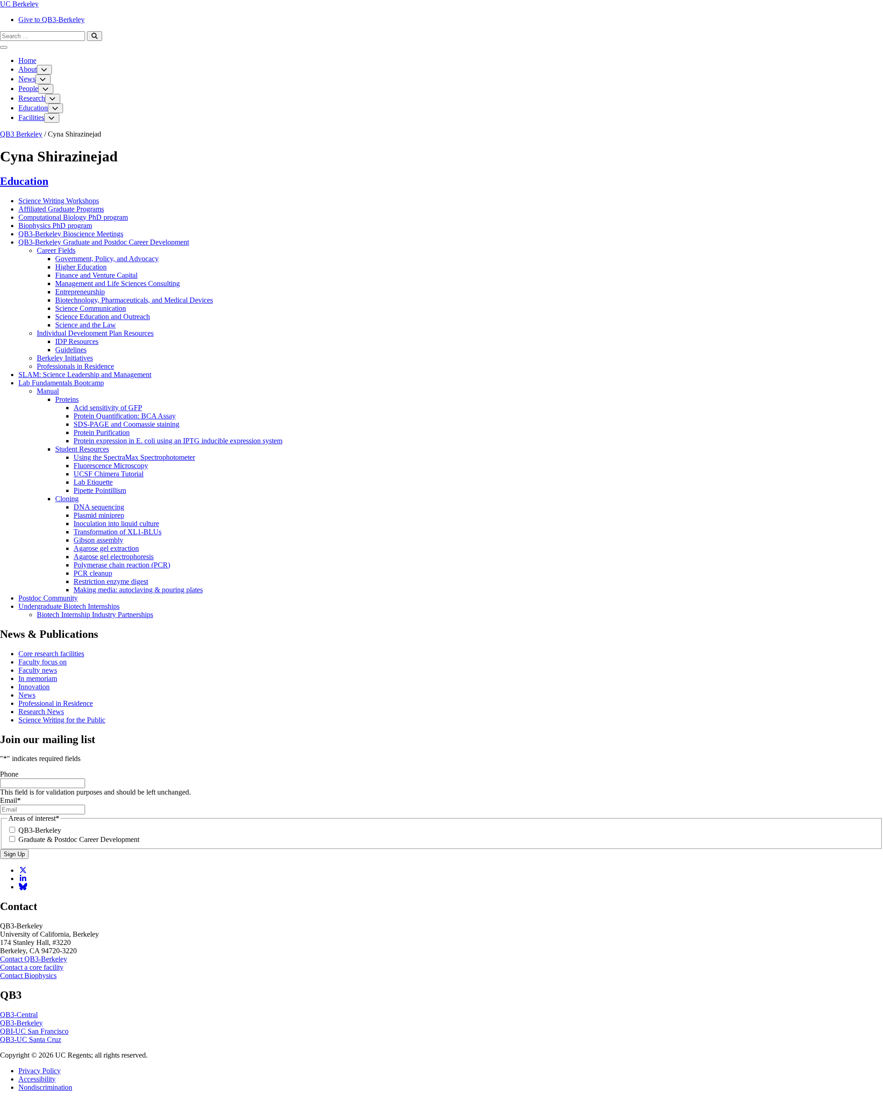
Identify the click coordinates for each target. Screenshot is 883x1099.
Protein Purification (102, 432)
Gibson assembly (98, 540)
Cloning (67, 499)
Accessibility (37, 1079)
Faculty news (37, 670)
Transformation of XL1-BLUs (117, 532)
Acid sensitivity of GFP (108, 408)
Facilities (31, 117)
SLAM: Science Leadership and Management (84, 374)
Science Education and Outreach (102, 317)
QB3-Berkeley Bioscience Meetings (70, 234)
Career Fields (56, 250)
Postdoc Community (48, 598)
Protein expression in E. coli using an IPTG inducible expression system (178, 441)
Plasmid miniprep (99, 515)
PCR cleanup (93, 573)
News (26, 79)
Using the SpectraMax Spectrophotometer (134, 457)
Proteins (67, 399)
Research (31, 98)
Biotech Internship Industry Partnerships (95, 614)
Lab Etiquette (93, 482)
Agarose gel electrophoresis (114, 557)
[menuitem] (450, 20)
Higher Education (81, 267)
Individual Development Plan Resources (95, 333)
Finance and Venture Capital (96, 275)
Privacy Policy (39, 1071)
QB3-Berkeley (39, 830)
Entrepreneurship (80, 292)
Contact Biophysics (28, 975)
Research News (41, 711)
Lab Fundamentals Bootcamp (61, 383)
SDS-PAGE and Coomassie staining (126, 424)
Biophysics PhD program (55, 225)
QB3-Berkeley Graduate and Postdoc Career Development (103, 242)
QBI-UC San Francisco (34, 1031)
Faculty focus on (42, 662)
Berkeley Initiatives (65, 358)
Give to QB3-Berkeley (51, 19)
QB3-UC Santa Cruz (30, 1039)
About (27, 69)
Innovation (34, 687)
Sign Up (14, 854)
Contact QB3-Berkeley (33, 959)
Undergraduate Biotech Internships (69, 606)
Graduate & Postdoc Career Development (78, 839)
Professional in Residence (55, 703)
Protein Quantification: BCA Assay (125, 416)
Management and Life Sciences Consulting (117, 283)
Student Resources (82, 449)
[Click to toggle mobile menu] (3, 47)
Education (33, 108)
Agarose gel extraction (106, 548)
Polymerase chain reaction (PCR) (122, 565)
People (28, 88)
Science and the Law (85, 325)
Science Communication (90, 308)
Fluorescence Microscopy (111, 465)
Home (27, 60)
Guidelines (70, 350)
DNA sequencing (99, 507)
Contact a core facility (31, 967)
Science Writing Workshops (58, 201)
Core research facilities (51, 654)
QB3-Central (19, 1015)
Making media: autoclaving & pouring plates (138, 590)
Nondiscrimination (45, 1087)
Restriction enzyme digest (111, 581)
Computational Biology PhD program (73, 217)
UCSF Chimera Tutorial (108, 474)
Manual (48, 391)
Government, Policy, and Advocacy (107, 259)
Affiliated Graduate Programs (61, 209)
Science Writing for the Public (61, 720)
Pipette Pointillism (100, 490)
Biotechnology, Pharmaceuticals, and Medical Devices (134, 300)
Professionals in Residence (75, 366)
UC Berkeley (19, 4)
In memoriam (37, 678)
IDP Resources (76, 341)
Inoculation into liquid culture (116, 523)
